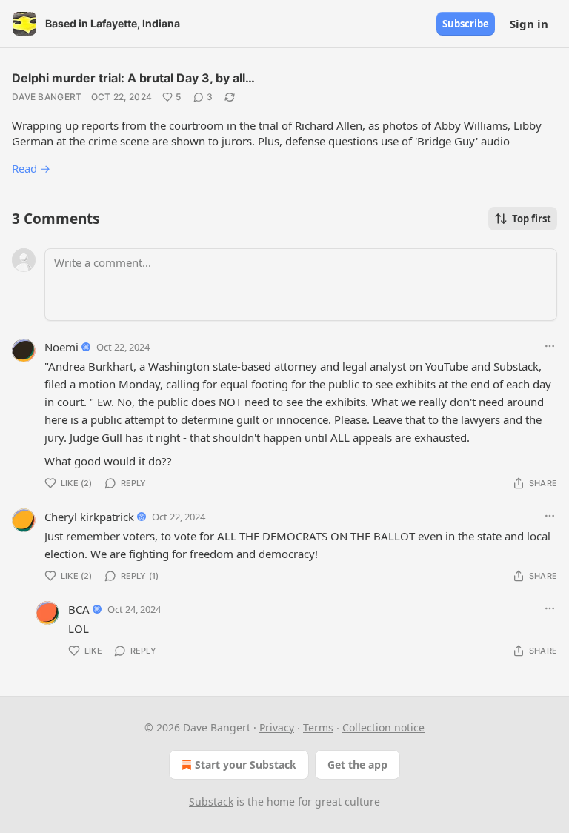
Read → (31, 168)
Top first (531, 218)
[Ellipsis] (550, 346)
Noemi (61, 346)
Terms (318, 727)
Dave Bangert (47, 96)
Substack (211, 801)
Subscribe (465, 23)
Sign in (529, 23)
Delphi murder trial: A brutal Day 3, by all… (133, 77)
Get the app (357, 764)
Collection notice (383, 727)
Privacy (276, 727)
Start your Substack (245, 764)
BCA (79, 609)
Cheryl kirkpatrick (89, 516)
